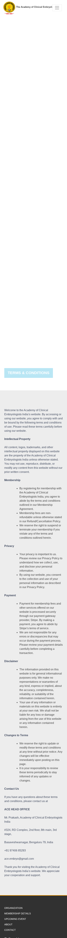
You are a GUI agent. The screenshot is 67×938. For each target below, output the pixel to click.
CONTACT (10, 930)
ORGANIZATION (13, 908)
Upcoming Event (15, 919)
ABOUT (8, 924)
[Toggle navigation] (57, 7)
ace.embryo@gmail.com (19, 858)
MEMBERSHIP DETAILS (17, 913)
